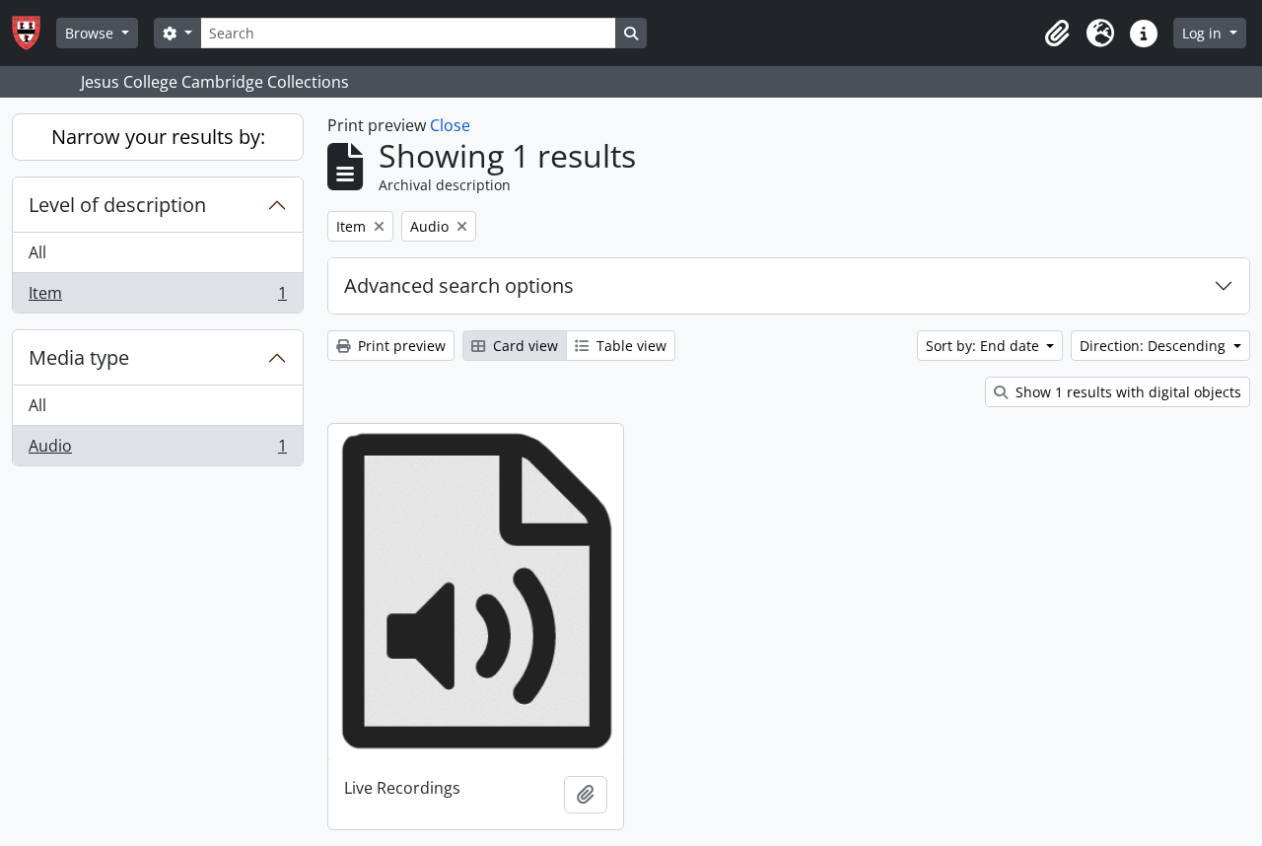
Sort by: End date (984, 345)
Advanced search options (459, 285)
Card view (523, 345)
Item (157, 297)
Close (450, 125)
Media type (79, 357)
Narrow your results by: (158, 136)
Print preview (400, 345)
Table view (629, 345)
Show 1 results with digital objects (1126, 392)
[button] (1057, 33)
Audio (157, 450)
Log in (1204, 33)
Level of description (117, 204)
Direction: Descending (1154, 345)
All (37, 252)
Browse (91, 33)
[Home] (34, 33)
